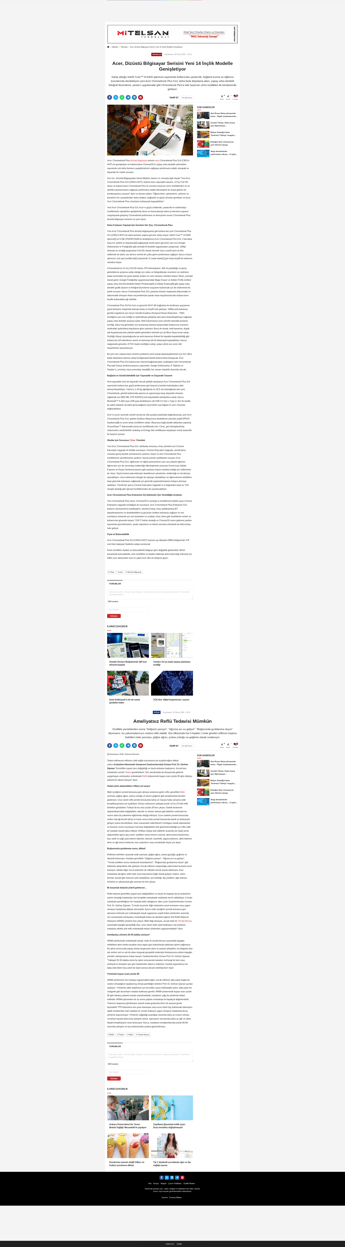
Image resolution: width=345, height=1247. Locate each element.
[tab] (115, 583)
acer (157, 160)
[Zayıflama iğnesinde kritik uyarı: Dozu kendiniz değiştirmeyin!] (172, 1107)
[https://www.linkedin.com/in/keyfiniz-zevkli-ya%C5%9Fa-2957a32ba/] (172, 1178)
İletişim (164, 1183)
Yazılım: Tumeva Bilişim (172, 1197)
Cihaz (132, 440)
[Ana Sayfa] (108, 47)
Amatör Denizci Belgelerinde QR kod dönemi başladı (128, 663)
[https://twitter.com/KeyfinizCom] (167, 1178)
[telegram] (128, 97)
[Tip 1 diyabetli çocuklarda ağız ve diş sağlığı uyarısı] (172, 1145)
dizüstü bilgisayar (139, 160)
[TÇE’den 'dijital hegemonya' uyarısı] (172, 683)
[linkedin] (134, 97)
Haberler (115, 47)
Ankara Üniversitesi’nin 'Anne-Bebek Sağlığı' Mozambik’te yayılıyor (127, 1125)
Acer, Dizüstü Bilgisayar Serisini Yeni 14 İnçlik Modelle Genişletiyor (156, 47)
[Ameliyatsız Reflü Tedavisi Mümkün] (123, 754)
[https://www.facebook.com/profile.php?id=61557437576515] (162, 1178)
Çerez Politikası (175, 1183)
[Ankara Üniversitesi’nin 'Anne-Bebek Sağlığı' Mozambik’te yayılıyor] (128, 1107)
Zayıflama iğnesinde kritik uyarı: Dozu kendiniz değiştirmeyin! (169, 1125)
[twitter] (115, 97)
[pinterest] (140, 97)
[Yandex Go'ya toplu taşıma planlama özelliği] (172, 645)
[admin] (177, 1178)
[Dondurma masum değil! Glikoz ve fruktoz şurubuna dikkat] (128, 1145)
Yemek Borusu (184, 921)
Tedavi (128, 772)
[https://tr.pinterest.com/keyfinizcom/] (182, 1178)
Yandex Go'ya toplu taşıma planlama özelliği (171, 663)
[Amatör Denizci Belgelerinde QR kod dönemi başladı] (128, 645)
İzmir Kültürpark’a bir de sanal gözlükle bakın (124, 701)
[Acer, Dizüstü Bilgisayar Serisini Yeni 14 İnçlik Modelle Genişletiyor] (150, 130)
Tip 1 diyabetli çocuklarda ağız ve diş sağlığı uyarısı (172, 1163)
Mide (182, 792)
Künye (156, 1183)
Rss (150, 1183)
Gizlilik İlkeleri (189, 1183)
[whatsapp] (122, 97)
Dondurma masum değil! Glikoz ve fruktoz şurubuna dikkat (126, 1163)
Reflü (145, 776)
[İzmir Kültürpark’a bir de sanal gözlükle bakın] (128, 683)
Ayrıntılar (170, 1244)
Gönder (114, 616)
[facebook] (109, 97)
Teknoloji (124, 47)
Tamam (179, 1244)
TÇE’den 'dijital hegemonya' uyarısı (171, 700)
